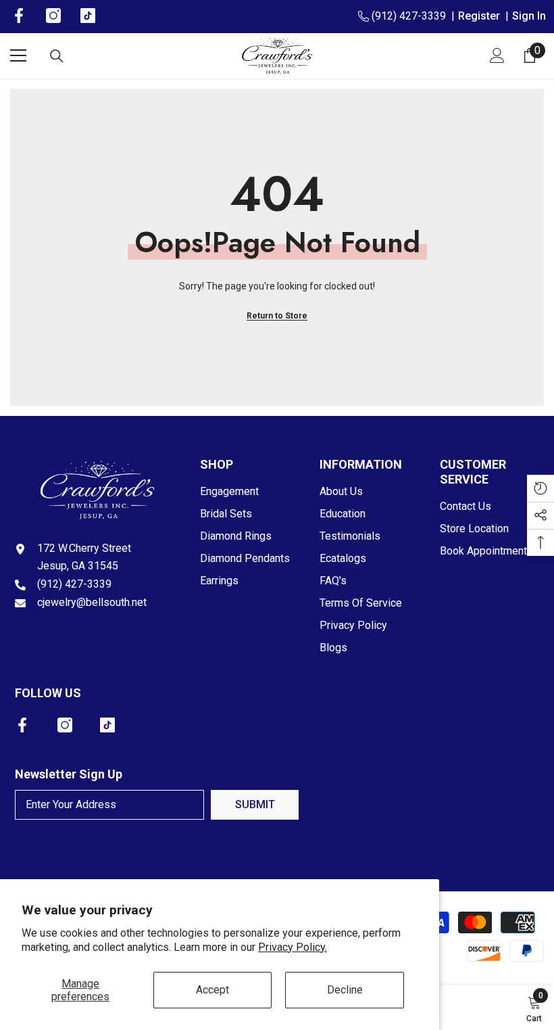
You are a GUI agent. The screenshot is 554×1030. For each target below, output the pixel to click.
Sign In (529, 15)
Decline (345, 989)
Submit (255, 804)
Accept (212, 989)
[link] (534, 1007)
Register (481, 15)
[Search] (57, 56)
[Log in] (497, 55)
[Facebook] (22, 725)
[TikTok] (107, 725)
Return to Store (277, 316)
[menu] (18, 55)
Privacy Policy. (292, 947)
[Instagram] (65, 725)
